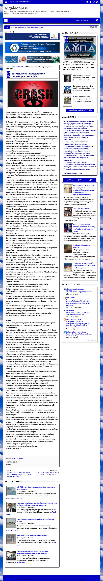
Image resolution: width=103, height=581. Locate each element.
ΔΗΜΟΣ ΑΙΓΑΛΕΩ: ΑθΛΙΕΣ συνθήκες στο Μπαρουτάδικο (83, 98)
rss (97, 2)
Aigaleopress (16, 8)
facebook (90, 2)
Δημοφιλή (68, 180)
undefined (32, 491)
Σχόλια (80, 180)
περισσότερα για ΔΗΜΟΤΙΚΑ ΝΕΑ (80, 110)
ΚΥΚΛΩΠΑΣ (70, 298)
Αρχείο (90, 180)
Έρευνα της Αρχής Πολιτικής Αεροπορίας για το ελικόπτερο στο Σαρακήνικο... (84, 266)
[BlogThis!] (9, 462)
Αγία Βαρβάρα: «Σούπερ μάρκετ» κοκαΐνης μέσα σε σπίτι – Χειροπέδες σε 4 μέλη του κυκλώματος (84, 76)
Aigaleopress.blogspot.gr (75, 289)
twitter (87, 2)
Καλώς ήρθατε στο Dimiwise (76, 332)
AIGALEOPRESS (93, 579)
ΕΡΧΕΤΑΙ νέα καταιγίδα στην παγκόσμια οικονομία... (28, 75)
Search (97, 20)
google (93, 2)
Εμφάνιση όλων (91, 340)
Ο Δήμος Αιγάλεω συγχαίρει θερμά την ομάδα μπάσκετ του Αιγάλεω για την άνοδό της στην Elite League (84, 87)
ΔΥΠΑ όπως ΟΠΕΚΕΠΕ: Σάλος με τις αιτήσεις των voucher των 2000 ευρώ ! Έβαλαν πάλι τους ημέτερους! (79, 63)
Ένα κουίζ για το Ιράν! (81, 208)
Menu (5, 1)
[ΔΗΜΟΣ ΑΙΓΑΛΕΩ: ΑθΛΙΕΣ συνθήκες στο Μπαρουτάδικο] (67, 100)
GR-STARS (70, 310)
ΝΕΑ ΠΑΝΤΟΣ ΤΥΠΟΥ (74, 319)
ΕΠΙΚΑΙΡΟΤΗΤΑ (17, 459)
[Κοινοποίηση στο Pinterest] (16, 462)
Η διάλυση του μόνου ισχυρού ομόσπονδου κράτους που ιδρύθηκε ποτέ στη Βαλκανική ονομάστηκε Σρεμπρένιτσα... (53, 27)
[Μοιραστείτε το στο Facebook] (14, 462)
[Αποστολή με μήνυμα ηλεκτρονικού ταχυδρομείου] (7, 462)
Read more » (17, 498)
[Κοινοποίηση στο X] (11, 462)
